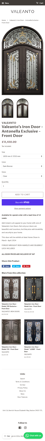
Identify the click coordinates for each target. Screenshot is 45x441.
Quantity (5, 182)
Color (4, 162)
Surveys (22, 385)
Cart (41, 3)
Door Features (22, 397)
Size (3, 152)
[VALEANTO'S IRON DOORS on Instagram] (25, 428)
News (22, 394)
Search (22, 379)
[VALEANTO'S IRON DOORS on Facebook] (20, 428)
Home (4, 20)
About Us (22, 391)
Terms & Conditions (23, 382)
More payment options (22, 208)
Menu (6, 3)
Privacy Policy (22, 388)
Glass (4, 172)
